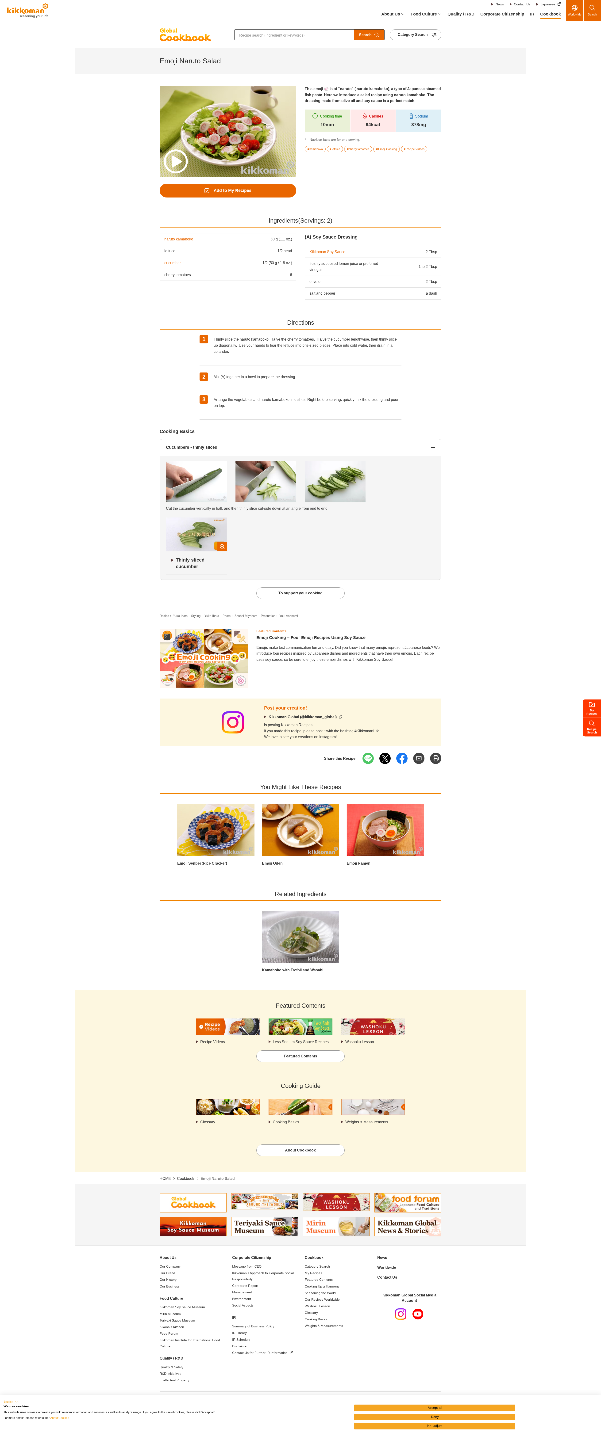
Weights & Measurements (366, 1122)
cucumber (172, 263)
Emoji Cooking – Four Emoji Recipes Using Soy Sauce (311, 637)
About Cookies (59, 1418)
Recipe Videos (212, 1042)
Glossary (207, 1122)
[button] (11, 1401)
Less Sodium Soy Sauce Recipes (301, 1042)
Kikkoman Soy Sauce (327, 252)
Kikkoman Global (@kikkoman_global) (303, 717)
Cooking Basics (286, 1122)
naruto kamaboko (178, 239)
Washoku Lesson (359, 1042)
